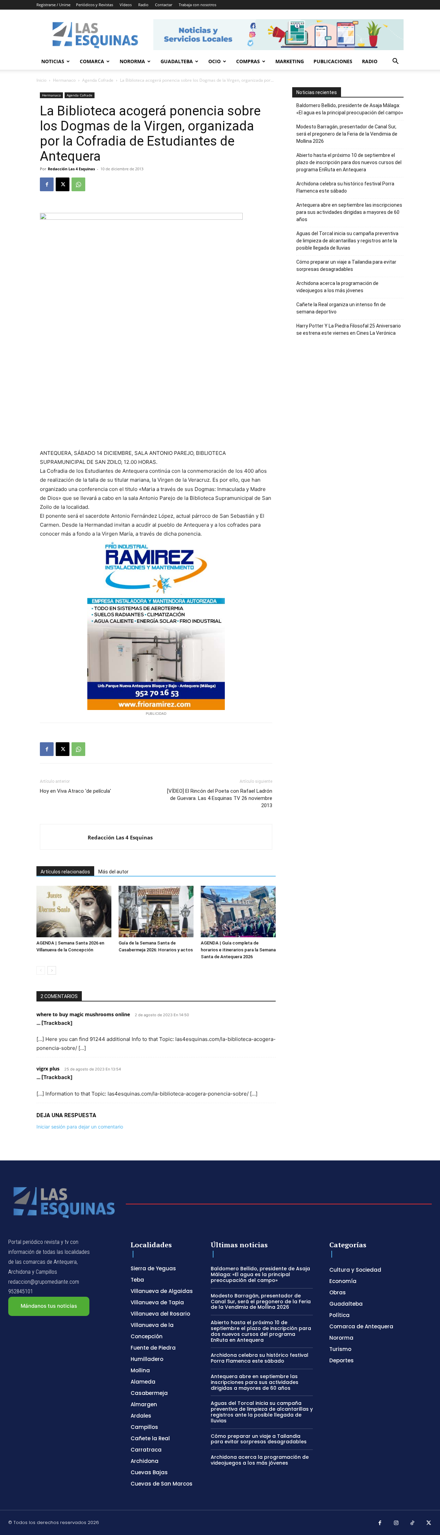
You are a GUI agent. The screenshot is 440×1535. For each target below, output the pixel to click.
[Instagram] (396, 1523)
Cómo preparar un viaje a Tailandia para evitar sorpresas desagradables (346, 265)
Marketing (289, 61)
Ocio (214, 61)
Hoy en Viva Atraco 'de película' (75, 791)
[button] (395, 62)
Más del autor (113, 871)
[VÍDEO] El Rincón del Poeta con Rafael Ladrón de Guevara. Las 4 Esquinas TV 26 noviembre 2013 (219, 798)
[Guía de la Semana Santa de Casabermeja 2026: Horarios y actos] (156, 911)
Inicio (41, 80)
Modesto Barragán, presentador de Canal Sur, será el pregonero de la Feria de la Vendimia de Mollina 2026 (346, 134)
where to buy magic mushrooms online (83, 1014)
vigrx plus (47, 1068)
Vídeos (126, 4)
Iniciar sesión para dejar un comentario (79, 1127)
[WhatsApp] (78, 184)
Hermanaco (64, 80)
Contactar (163, 4)
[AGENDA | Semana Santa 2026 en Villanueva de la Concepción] (73, 911)
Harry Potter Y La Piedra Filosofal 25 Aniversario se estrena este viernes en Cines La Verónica (348, 329)
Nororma (132, 61)
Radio (143, 4)
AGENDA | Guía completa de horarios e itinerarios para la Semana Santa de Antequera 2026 (238, 949)
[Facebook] (47, 184)
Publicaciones (333, 61)
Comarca (92, 61)
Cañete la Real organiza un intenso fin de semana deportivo (341, 308)
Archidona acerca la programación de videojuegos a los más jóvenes (337, 286)
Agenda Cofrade (97, 80)
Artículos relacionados (65, 871)
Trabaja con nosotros (197, 4)
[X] (62, 184)
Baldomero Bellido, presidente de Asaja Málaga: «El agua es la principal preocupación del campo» (349, 109)
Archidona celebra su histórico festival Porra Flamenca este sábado (345, 187)
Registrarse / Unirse (53, 4)
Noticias (52, 61)
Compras (248, 61)
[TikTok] (412, 1523)
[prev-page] (40, 970)
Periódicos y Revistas (94, 4)
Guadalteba (177, 61)
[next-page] (51, 970)
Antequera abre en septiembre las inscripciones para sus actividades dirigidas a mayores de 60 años (349, 212)
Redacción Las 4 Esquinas (71, 168)
